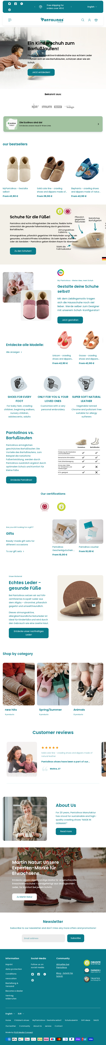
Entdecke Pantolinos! (21, 479)
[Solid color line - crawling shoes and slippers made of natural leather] (53, 169)
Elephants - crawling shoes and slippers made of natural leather (86, 190)
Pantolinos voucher (89, 546)
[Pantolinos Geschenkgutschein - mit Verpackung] (64, 531)
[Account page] (89, 20)
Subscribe (76, 938)
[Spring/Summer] (53, 693)
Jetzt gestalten (70, 319)
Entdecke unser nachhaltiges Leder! (29, 633)
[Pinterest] (9, 10)
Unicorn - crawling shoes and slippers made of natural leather (62, 357)
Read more (66, 831)
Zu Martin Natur (24, 896)
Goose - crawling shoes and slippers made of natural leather (88, 357)
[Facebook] (16, 4)
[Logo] (52, 20)
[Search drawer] (83, 20)
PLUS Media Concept (23, 1032)
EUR (20, 1013)
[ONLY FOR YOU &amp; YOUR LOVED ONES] (53, 397)
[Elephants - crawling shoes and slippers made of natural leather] (87, 169)
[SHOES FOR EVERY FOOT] (19, 397)
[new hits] (19, 693)
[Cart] (96, 20)
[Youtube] (22, 4)
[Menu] (10, 20)
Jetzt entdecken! (41, 72)
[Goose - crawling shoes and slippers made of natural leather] (91, 340)
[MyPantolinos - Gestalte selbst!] (19, 169)
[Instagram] (9, 4)
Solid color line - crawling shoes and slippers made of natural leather (51, 190)
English (91, 6)
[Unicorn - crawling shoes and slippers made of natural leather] (64, 340)
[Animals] (87, 693)
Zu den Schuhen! (22, 250)
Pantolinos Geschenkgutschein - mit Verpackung (63, 548)
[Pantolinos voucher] (91, 531)
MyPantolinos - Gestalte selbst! (15, 190)
